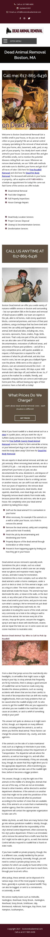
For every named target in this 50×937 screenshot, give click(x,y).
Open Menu (15, 41)
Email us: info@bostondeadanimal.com (25, 12)
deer (4, 434)
